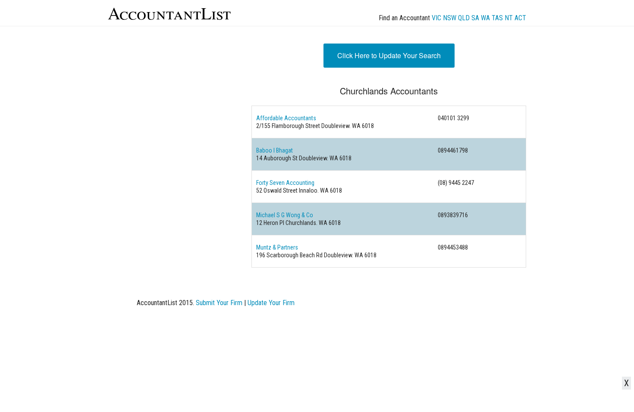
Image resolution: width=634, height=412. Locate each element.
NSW (449, 18)
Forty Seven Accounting (285, 182)
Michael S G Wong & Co (284, 215)
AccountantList (169, 12)
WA (485, 18)
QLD (464, 18)
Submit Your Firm (219, 303)
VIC (436, 18)
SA (475, 18)
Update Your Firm (271, 303)
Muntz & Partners (277, 247)
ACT (520, 18)
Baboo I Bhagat (274, 150)
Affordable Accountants (286, 118)
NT (509, 18)
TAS (497, 18)
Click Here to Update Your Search (389, 55)
